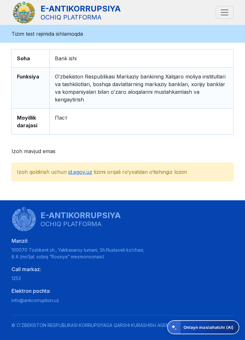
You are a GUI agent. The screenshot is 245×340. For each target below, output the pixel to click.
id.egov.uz (80, 172)
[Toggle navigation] (225, 12)
